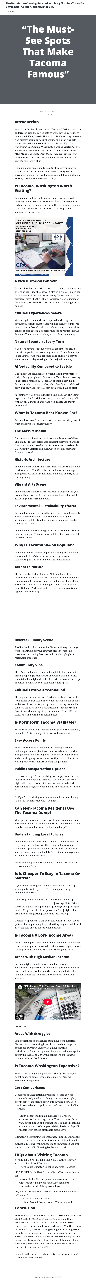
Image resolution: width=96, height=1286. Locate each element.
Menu (9, 11)
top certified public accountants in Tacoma (44, 707)
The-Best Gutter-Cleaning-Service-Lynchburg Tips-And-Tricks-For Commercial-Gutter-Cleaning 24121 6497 (45, 5)
